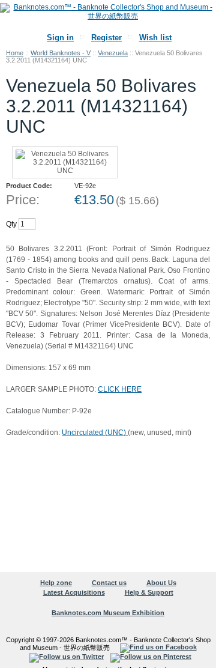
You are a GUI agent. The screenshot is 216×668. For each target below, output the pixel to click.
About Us (161, 582)
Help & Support (149, 592)
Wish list (155, 37)
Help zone (56, 582)
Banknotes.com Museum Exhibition (108, 612)
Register (106, 37)
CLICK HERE (120, 389)
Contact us (109, 582)
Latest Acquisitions (74, 592)
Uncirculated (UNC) (95, 432)
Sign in (60, 37)
